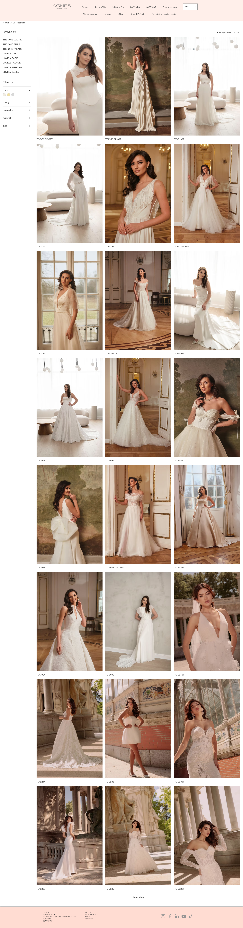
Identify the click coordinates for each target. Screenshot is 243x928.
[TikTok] (190, 916)
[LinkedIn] (177, 916)
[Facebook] (170, 916)
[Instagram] (163, 916)
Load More (138, 897)
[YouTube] (183, 916)
